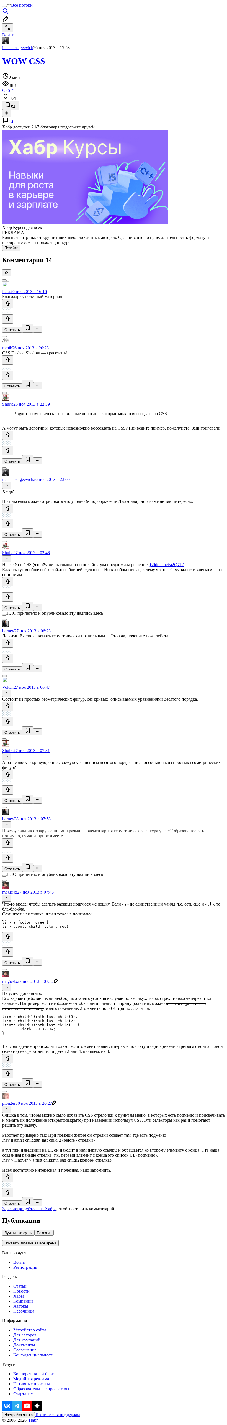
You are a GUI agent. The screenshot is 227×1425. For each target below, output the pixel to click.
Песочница (23, 1311)
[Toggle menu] (4, 6)
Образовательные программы (41, 1388)
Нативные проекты (31, 1383)
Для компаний (26, 1340)
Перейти (11, 248)
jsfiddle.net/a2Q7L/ (167, 564)
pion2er (9, 1103)
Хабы (18, 1296)
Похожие (44, 1233)
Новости (21, 1291)
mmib (7, 347)
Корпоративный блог (33, 1373)
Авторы (20, 1306)
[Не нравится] (7, 319)
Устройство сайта (29, 1330)
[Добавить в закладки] (27, 328)
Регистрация (25, 1267)
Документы (24, 1345)
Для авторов (25, 1335)
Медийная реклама (31, 1378)
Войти (19, 1262)
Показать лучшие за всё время (30, 1243)
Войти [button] (8, 34)
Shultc (7, 404)
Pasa (6, 291)
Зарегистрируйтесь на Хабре (29, 1208)
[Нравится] (7, 303)
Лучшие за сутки (18, 1233)
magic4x (9, 892)
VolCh (8, 687)
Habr (33, 1420)
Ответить (12, 330)
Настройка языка (18, 1415)
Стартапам (23, 1393)
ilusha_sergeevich (17, 47)
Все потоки (22, 5)
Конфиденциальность (33, 1355)
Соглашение (25, 1350)
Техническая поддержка (57, 1414)
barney (8, 631)
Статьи (20, 1286)
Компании (23, 1301)
